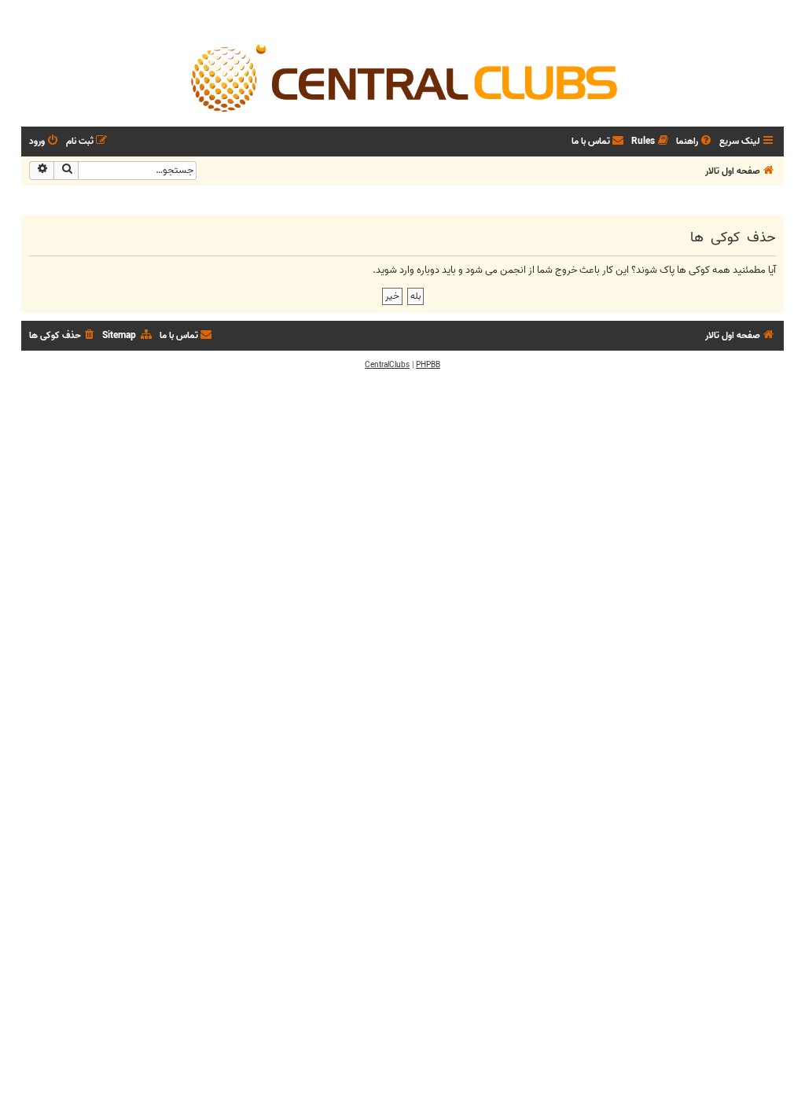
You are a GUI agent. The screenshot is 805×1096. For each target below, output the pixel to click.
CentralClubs (387, 365)
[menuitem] (695, 142)
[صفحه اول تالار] (402, 77)
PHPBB (428, 365)
